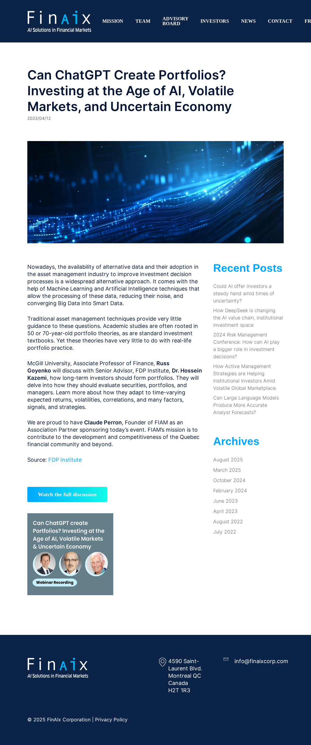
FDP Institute (65, 460)
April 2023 (225, 511)
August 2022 (228, 521)
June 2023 (225, 501)
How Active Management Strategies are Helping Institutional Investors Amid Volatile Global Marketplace (244, 377)
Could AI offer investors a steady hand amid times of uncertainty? (243, 293)
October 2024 (229, 480)
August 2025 (228, 460)
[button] (67, 494)
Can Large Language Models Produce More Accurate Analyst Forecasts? (246, 405)
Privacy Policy (111, 719)
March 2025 (227, 470)
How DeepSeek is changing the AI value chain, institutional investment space (248, 317)
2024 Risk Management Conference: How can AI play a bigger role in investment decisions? (246, 345)
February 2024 (230, 490)
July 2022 (224, 532)
